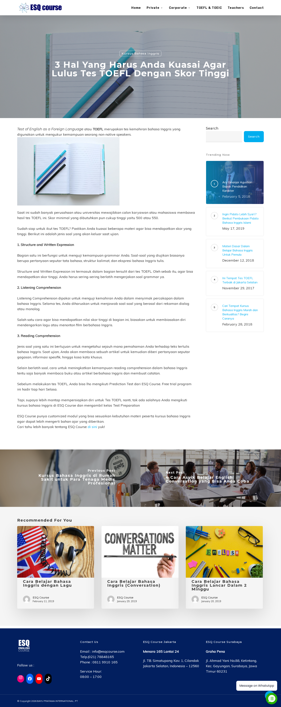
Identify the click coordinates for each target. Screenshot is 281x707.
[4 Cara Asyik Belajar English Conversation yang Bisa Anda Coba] (210, 478)
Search (212, 128)
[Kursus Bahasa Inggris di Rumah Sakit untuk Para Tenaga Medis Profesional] (70, 478)
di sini (92, 427)
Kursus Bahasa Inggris (140, 53)
